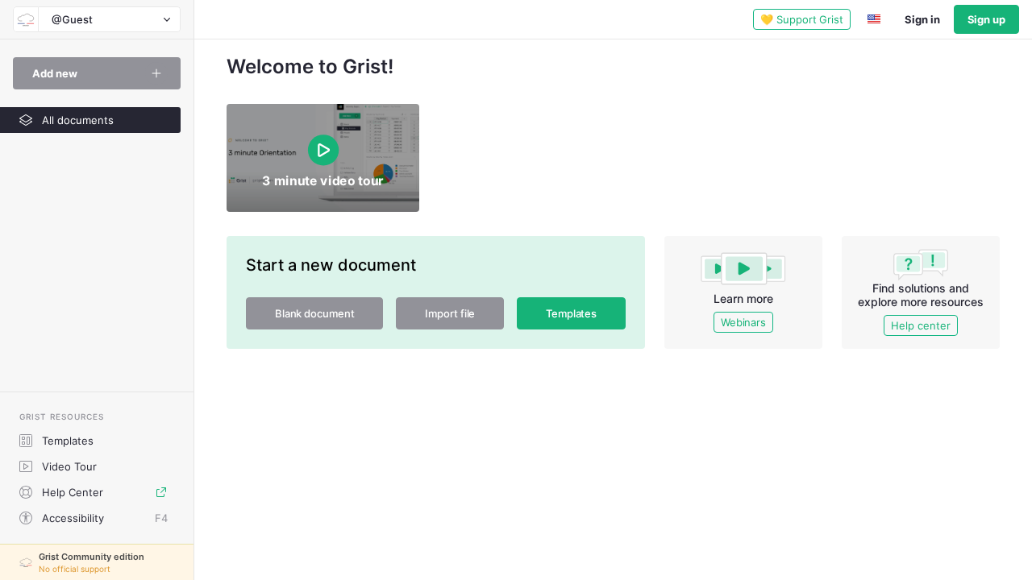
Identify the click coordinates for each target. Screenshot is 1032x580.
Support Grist (801, 19)
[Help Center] (161, 492)
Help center (920, 325)
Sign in (922, 19)
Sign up (986, 19)
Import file (450, 313)
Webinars (743, 322)
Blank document (315, 313)
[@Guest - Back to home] (26, 19)
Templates (571, 313)
